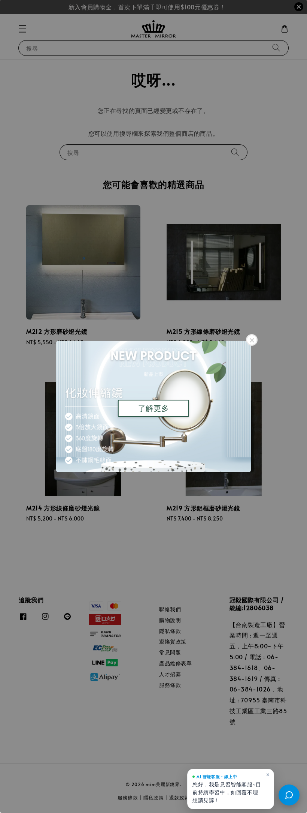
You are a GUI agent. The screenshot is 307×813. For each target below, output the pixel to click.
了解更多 (153, 408)
